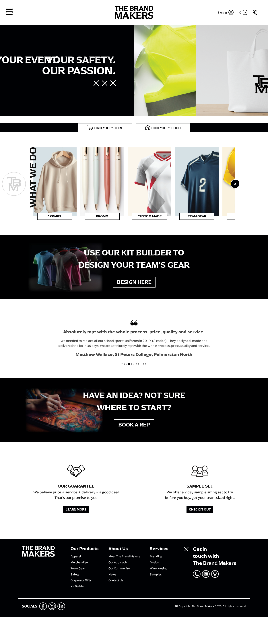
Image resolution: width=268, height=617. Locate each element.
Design (154, 562)
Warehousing (158, 568)
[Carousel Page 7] (143, 364)
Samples (156, 574)
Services (159, 548)
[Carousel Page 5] (136, 364)
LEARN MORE (76, 509)
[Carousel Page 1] (122, 364)
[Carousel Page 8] (146, 364)
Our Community (119, 568)
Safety (75, 574)
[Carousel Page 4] (132, 364)
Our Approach (117, 562)
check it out (200, 509)
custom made (150, 216)
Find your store (108, 127)
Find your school (166, 127)
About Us (118, 548)
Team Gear (78, 568)
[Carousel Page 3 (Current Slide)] (129, 364)
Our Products (85, 548)
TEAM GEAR (197, 216)
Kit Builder (78, 586)
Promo (102, 216)
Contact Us (115, 580)
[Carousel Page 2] (125, 364)
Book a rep (134, 424)
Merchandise (79, 562)
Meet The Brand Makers (124, 556)
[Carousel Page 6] (139, 364)
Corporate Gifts (81, 580)
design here (134, 282)
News (112, 574)
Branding (156, 556)
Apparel (54, 216)
